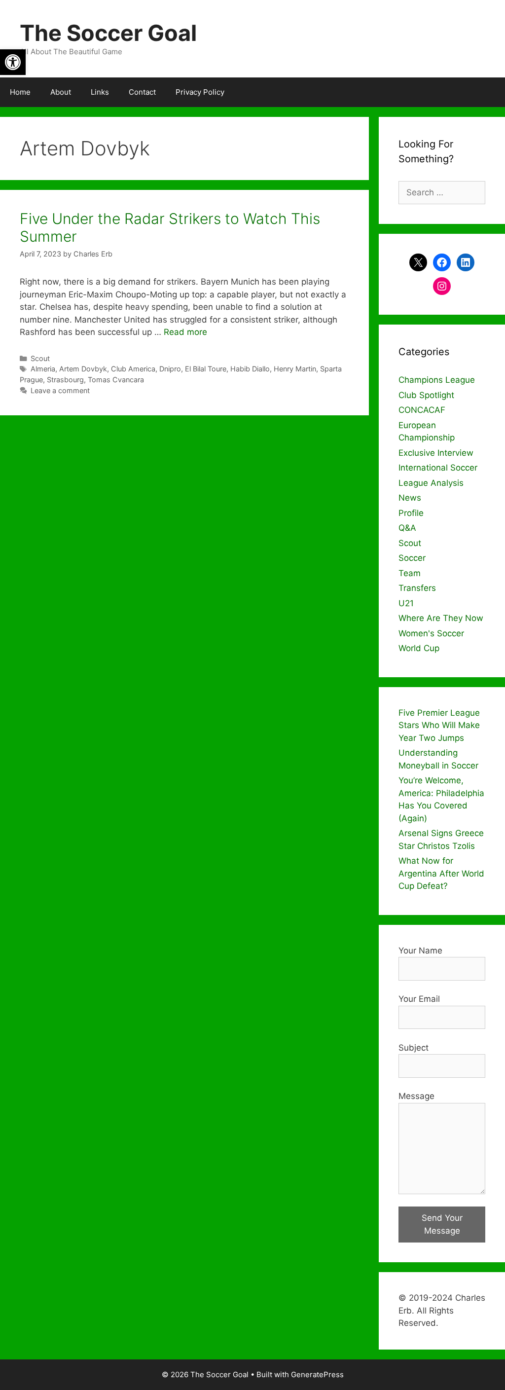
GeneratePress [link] (317, 1374)
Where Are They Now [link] (440, 618)
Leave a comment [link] (60, 390)
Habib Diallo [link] (250, 369)
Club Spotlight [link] (426, 395)
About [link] (60, 92)
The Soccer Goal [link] (108, 32)
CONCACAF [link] (421, 410)
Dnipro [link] (170, 369)
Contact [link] (142, 92)
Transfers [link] (417, 588)
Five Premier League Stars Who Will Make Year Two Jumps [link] (439, 725)
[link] (13, 62)
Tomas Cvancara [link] (116, 379)
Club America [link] (133, 369)
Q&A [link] (407, 528)
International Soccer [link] (437, 468)
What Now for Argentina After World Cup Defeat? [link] (441, 873)
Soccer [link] (412, 558)
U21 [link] (406, 603)
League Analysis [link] (431, 483)
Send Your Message (442, 1224)
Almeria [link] (43, 369)
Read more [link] (185, 332)
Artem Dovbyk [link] (83, 369)
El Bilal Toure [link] (205, 369)
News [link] (409, 498)
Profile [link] (411, 513)
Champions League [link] (436, 380)
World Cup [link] (418, 648)
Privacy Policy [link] (200, 92)
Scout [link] (40, 358)
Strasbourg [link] (65, 379)
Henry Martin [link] (295, 369)
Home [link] (20, 92)
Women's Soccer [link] (431, 633)
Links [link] (100, 92)
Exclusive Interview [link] (435, 453)
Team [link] (409, 573)
